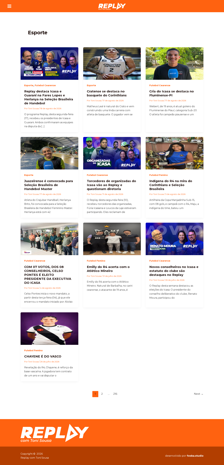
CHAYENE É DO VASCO (42, 356)
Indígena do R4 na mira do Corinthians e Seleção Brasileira (170, 185)
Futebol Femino (158, 175)
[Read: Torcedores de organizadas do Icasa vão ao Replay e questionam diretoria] (112, 153)
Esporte (28, 85)
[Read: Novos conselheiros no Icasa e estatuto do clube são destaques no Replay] (174, 238)
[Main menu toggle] (9, 6)
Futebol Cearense (45, 85)
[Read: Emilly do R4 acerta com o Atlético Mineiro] (112, 238)
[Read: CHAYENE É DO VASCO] (49, 328)
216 (115, 393)
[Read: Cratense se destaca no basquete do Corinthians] (112, 63)
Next (198, 393)
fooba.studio (195, 455)
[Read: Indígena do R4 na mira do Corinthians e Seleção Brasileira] (174, 153)
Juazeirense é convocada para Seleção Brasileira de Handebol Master (48, 185)
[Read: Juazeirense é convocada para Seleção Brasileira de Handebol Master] (49, 153)
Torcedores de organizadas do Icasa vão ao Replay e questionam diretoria (111, 185)
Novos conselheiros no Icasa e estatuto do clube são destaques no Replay (173, 271)
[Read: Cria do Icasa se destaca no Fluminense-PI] (174, 63)
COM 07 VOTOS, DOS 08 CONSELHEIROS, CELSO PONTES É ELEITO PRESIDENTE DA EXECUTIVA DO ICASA (47, 275)
